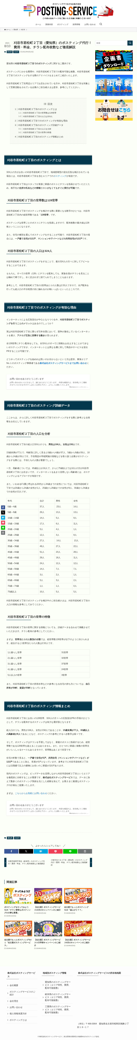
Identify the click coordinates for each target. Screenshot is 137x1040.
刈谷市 (16, 52)
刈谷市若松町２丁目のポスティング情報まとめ (40, 137)
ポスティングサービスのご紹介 (22, 993)
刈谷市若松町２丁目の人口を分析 (37, 129)
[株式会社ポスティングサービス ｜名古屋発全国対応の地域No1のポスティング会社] (68, 11)
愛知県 (9, 52)
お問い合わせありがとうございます (27, 379)
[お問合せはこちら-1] (114, 110)
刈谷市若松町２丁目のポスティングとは (37, 109)
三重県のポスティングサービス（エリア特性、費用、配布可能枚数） (58, 1009)
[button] (11, 851)
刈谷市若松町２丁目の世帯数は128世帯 (39, 113)
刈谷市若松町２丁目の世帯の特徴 (37, 132)
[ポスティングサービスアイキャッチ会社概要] (114, 85)
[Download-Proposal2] (114, 60)
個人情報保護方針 (18, 1013)
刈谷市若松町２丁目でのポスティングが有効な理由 (43, 121)
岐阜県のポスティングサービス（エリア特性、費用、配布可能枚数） (58, 997)
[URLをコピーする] (85, 851)
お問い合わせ (16, 1007)
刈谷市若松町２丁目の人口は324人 (38, 116)
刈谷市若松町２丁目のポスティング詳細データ (40, 125)
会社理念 (14, 1001)
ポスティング (60, 176)
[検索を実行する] (130, 43)
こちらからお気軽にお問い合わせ (31, 793)
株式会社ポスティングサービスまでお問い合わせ (63, 363)
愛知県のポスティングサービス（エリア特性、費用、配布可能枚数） (58, 985)
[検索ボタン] (101, 24)
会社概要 (14, 985)
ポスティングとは (18, 1020)
